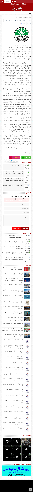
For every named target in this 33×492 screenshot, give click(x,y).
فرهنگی (18, 20)
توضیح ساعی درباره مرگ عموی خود (23, 17)
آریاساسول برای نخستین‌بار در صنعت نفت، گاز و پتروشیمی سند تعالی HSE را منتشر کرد (14, 274)
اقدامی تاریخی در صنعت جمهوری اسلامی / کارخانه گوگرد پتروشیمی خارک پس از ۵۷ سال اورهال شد (13, 374)
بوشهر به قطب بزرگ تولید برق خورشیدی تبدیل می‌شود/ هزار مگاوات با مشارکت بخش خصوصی (13, 258)
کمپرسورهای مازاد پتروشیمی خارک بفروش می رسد (13, 411)
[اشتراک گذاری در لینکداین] (5, 160)
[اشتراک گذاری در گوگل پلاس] (8, 160)
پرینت (28, 23)
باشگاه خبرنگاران (25, 153)
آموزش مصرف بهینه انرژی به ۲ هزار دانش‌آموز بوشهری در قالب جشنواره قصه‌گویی (14, 242)
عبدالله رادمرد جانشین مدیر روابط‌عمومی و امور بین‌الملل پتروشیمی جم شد (14, 335)
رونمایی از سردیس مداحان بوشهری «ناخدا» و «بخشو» (13, 186)
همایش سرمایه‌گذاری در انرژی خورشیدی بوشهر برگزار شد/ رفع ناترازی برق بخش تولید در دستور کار (12, 253)
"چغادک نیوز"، (23, 50)
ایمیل (5, 20)
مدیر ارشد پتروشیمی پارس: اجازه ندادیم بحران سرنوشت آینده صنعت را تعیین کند (14, 312)
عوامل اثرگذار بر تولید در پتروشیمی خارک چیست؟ (13, 395)
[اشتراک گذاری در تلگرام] (11, 160)
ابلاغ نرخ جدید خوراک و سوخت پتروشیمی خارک (13, 340)
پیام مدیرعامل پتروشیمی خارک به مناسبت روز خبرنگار (13, 323)
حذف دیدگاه (16, 228)
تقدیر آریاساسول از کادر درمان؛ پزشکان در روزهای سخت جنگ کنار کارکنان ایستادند (13, 285)
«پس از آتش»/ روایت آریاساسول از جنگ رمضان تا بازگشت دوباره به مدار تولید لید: (13, 268)
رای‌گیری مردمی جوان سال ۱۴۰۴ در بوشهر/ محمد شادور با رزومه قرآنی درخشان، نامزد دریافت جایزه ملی (12, 329)
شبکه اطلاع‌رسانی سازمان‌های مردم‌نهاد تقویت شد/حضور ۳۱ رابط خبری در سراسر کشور (13, 179)
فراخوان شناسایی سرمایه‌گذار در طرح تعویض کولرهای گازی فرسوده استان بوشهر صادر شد (12, 236)
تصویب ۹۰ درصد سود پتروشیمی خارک (15, 362)
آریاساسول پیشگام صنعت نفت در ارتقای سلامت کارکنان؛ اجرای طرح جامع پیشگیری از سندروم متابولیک (13, 280)
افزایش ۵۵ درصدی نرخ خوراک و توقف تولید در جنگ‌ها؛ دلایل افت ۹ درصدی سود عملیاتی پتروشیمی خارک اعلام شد (13, 346)
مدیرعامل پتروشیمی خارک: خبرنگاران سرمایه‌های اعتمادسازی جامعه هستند (13, 302)
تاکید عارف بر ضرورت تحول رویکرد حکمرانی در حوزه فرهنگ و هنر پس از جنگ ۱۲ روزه (13, 172)
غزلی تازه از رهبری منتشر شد (17, 165)
